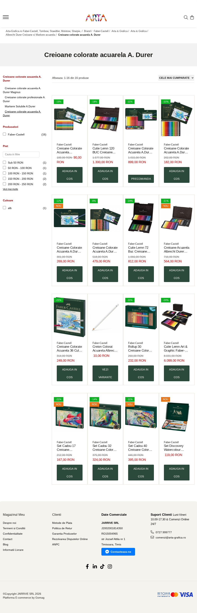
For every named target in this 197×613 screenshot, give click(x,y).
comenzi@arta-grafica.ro (170, 537)
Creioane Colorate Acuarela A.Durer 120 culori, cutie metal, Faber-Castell (140, 150)
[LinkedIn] (94, 566)
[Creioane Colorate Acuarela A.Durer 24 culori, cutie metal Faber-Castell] (177, 118)
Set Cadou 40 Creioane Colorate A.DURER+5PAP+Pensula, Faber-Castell (141, 448)
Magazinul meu (14, 514)
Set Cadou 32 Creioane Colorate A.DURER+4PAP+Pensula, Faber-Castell (105, 448)
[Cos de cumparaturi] (192, 17)
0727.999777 (163, 532)
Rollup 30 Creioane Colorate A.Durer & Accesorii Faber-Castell (140, 349)
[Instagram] (109, 566)
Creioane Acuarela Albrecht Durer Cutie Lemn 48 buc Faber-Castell (176, 250)
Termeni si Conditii (14, 528)
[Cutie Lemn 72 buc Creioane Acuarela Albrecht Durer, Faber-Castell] (141, 218)
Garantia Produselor (64, 533)
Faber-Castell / (102, 31)
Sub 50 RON (15, 162)
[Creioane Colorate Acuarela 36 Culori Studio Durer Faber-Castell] (69, 317)
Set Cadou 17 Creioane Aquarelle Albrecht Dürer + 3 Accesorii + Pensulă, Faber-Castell (69, 448)
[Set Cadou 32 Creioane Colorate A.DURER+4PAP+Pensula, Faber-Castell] (105, 416)
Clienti (56, 514)
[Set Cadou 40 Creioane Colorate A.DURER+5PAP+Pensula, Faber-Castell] (141, 416)
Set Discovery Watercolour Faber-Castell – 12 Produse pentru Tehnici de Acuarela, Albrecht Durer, (176, 448)
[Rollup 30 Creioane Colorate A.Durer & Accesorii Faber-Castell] (141, 317)
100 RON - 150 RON (20, 173)
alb (10, 208)
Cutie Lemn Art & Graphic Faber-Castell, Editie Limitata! (176, 349)
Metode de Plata (62, 522)
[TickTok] (102, 566)
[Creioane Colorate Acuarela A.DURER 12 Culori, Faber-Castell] (69, 118)
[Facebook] (87, 566)
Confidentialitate (13, 533)
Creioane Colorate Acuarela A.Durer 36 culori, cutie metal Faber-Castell (69, 250)
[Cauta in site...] (186, 17)
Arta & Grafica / (121, 31)
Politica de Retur (62, 528)
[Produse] (6, 18)
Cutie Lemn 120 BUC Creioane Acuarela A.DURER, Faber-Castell (105, 150)
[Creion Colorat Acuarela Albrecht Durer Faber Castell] (105, 317)
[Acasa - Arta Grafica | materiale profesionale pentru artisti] (98, 18)
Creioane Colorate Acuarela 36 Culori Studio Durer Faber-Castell (69, 349)
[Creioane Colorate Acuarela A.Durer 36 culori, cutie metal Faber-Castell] (69, 218)
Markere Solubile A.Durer (20, 106)
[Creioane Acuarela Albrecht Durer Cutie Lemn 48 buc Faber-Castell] (177, 218)
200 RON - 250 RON (20, 184)
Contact (7, 539)
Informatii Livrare (13, 549)
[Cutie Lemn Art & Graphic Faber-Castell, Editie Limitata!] (177, 317)
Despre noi (9, 522)
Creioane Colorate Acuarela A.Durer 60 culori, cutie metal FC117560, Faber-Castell (105, 250)
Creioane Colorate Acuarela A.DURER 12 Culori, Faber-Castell (69, 150)
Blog (5, 544)
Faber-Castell (16, 134)
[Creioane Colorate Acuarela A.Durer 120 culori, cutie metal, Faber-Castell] (141, 118)
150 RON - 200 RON (20, 178)
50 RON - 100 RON (20, 168)
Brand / (88, 31)
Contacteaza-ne (121, 551)
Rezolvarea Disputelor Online (70, 539)
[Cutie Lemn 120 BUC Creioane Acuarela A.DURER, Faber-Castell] (105, 118)
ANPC (55, 544)
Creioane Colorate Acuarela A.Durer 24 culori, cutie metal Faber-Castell (176, 150)
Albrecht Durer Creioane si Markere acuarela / (31, 34)
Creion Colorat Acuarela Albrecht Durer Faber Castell (105, 349)
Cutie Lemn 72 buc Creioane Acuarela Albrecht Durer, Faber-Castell (140, 250)
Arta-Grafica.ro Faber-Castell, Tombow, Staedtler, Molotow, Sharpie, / (44, 31)
